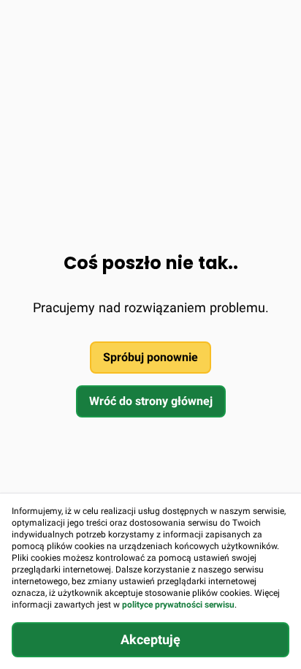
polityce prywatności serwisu (178, 605)
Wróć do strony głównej (151, 401)
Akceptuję (150, 639)
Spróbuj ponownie (150, 357)
